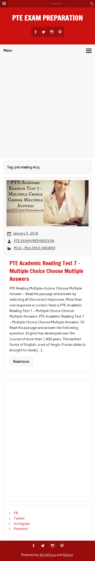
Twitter (19, 518)
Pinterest (21, 529)
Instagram (22, 524)
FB (16, 513)
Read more (21, 361)
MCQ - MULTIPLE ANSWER (34, 248)
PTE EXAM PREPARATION (47, 18)
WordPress (47, 555)
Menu (7, 50)
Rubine (68, 555)
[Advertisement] (47, 107)
